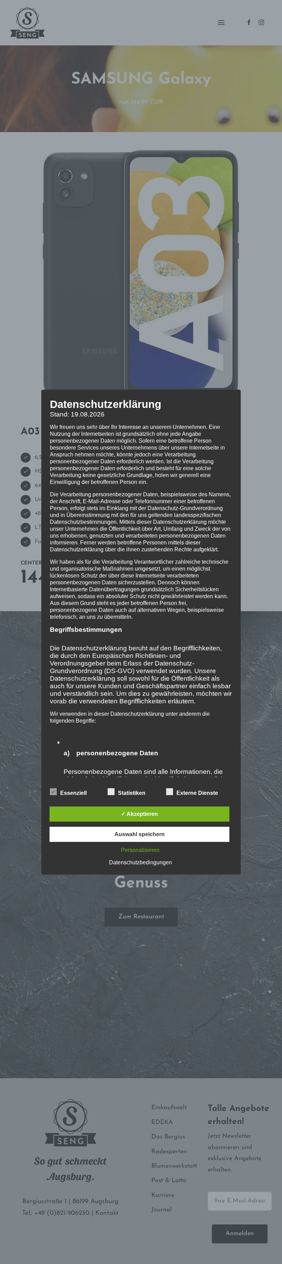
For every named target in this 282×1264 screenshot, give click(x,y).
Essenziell (73, 793)
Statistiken (131, 793)
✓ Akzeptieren (139, 814)
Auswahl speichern (140, 834)
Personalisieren (140, 850)
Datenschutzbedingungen (140, 862)
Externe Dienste (197, 793)
